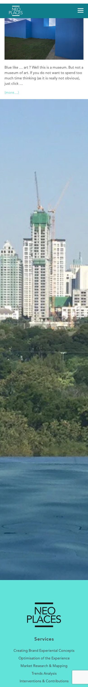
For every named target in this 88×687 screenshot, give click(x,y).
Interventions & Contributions (44, 681)
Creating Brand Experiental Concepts (44, 651)
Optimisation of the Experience (44, 658)
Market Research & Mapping (44, 666)
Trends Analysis (44, 674)
